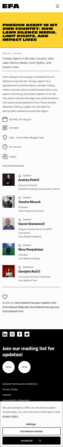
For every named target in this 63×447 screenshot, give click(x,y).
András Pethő (28, 180)
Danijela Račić (29, 271)
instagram (12, 334)
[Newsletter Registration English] (8, 367)
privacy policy (10, 416)
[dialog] (31, 424)
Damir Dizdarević (31, 223)
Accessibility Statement (16, 400)
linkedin (4, 334)
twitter (26, 334)
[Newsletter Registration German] (24, 367)
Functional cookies (31, 431)
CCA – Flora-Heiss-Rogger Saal (26, 137)
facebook (19, 334)
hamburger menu (57, 6)
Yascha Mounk (29, 201)
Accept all (27, 440)
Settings (31, 424)
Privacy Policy (10, 389)
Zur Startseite (10, 6)
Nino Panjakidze (30, 249)
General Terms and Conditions (20, 384)
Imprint (6, 395)
